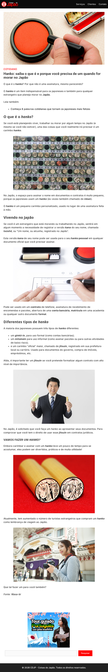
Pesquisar (85, 653)
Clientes (92, 4)
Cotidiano (10, 69)
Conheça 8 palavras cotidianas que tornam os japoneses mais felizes (50, 109)
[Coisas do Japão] (9, 4)
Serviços (80, 4)
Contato (103, 4)
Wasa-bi (16, 594)
